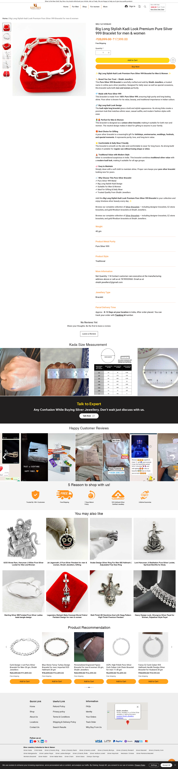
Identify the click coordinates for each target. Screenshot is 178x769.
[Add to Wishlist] (173, 60)
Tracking (119, 315)
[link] (139, 6)
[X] (38, 741)
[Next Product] (171, 646)
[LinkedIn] (42, 741)
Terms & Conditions (61, 717)
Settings (154, 765)
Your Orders (91, 717)
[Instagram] (45, 741)
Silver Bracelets (132, 206)
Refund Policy (59, 706)
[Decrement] (97, 53)
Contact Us (34, 727)
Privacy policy (59, 711)
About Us (34, 717)
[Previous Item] (4, 457)
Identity (89, 711)
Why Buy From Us (94, 727)
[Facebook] (31, 741)
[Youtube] (34, 741)
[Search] (145, 6)
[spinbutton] (103, 53)
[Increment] (108, 53)
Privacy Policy (140, 765)
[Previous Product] (6, 646)
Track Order (91, 722)
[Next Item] (173, 457)
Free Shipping (101, 43)
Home (5, 18)
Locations (34, 722)
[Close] (175, 765)
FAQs (88, 706)
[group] (89, 658)
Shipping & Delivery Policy (64, 722)
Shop (32, 711)
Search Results (59, 727)
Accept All (166, 765)
